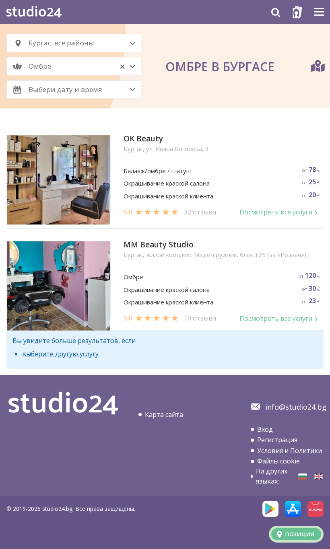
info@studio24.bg (295, 407)
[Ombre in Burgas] (319, 476)
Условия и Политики (289, 450)
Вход (265, 429)
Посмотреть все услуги (275, 212)
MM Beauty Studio (159, 245)
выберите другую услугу (60, 353)
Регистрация (277, 439)
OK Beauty (143, 139)
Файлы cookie (278, 461)
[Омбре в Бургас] (302, 476)
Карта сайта (164, 414)
